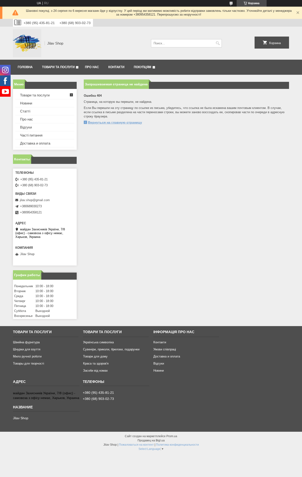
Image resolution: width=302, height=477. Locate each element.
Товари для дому (95, 356)
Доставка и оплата (35, 143)
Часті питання (31, 135)
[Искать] (218, 43)
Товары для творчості (28, 363)
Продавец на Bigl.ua (151, 440)
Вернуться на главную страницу (115, 122)
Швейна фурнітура (26, 342)
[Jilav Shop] (27, 43)
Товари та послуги (58, 67)
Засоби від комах (95, 370)
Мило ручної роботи (27, 356)
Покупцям (142, 67)
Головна (25, 67)
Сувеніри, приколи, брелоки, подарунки (111, 349)
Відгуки (26, 127)
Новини (26, 103)
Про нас (92, 67)
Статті (25, 111)
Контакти (116, 67)
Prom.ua (171, 436)
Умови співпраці (164, 349)
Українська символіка (98, 342)
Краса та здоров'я (96, 363)
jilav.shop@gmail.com (35, 200)
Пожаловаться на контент (136, 444)
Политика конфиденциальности (177, 444)
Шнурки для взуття (26, 349)
